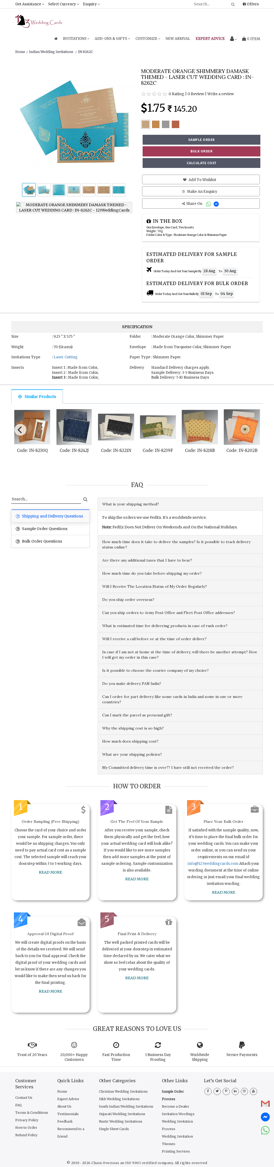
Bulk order (201, 151)
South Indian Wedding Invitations (126, 1106)
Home (62, 1091)
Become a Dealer (175, 1106)
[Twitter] (217, 1090)
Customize (146, 38)
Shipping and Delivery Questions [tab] (52, 516)
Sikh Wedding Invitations (119, 1099)
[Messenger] (217, 203)
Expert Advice (68, 1099)
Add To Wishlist (202, 180)
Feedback (65, 1121)
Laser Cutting (66, 357)
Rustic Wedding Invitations (120, 1121)
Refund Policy (26, 1135)
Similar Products (40, 396)
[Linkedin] (235, 1090)
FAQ (18, 1105)
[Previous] (20, 430)
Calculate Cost (201, 163)
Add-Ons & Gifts (111, 38)
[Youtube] (253, 1090)
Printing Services (176, 1151)
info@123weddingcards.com (213, 863)
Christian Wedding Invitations (123, 1091)
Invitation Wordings (178, 1114)
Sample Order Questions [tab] (44, 528)
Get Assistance (28, 4)
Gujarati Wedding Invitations (122, 1114)
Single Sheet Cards (114, 1129)
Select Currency (62, 4)
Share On (194, 203)
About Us (64, 1106)
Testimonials (68, 1114)
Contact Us (23, 1098)
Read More (50, 872)
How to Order (26, 1128)
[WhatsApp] (209, 203)
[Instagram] (244, 1090)
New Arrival (178, 38)
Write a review (220, 93)
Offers (252, 4)
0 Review (196, 93)
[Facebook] (208, 1090)
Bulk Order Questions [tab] (41, 541)
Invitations (75, 38)
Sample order (201, 139)
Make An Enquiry (201, 191)
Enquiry (90, 4)
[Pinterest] (226, 1090)
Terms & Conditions (31, 1113)
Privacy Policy (26, 1120)
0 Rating (176, 93)
